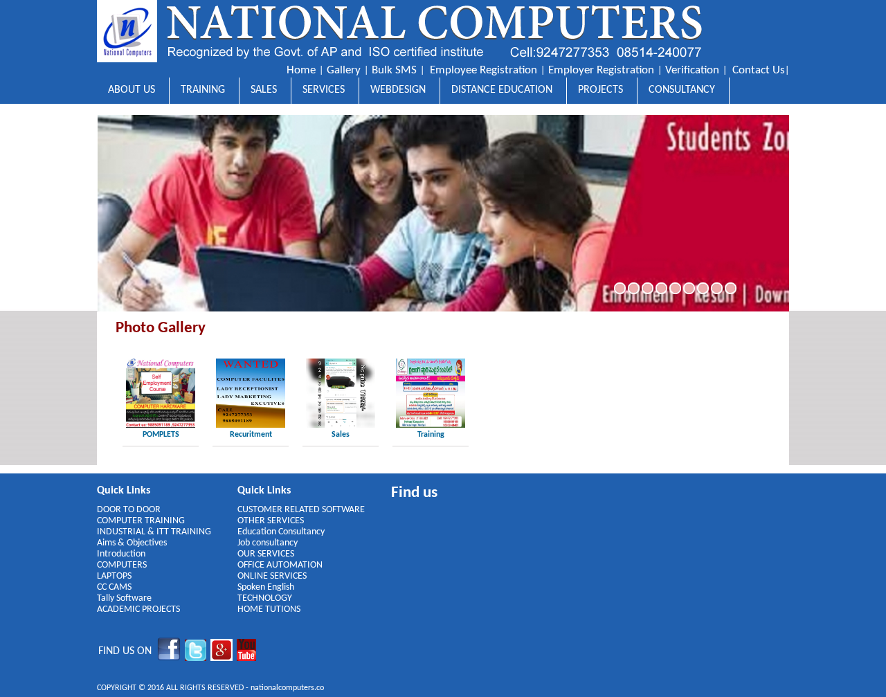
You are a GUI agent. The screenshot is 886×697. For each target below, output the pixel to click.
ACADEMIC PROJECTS (138, 609)
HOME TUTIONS (268, 609)
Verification (692, 70)
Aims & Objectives (132, 543)
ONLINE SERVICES (272, 576)
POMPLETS (161, 435)
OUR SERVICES (265, 554)
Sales (341, 435)
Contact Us (758, 70)
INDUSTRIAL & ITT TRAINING (154, 532)
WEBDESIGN (398, 90)
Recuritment (251, 435)
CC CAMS (114, 587)
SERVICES (323, 90)
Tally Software (124, 598)
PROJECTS (600, 90)
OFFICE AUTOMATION (280, 565)
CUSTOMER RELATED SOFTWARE (301, 510)
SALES (264, 90)
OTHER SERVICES (270, 521)
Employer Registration (601, 70)
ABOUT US (131, 90)
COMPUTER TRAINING (141, 521)
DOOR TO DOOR (129, 510)
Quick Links (123, 490)
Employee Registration (483, 70)
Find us (414, 493)
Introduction (121, 554)
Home (301, 70)
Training (430, 435)
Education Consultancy (281, 532)
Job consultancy (267, 543)
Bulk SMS (394, 70)
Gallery (344, 70)
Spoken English (265, 587)
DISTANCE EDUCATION (501, 90)
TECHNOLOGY (264, 598)
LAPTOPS (114, 576)
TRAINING (203, 90)
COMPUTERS (122, 565)
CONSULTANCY (682, 90)
